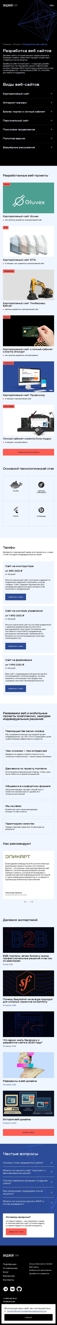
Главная (7, 44)
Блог (5, 1271)
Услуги (17, 44)
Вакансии (9, 1275)
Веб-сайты (34, 1267)
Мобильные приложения (40, 1270)
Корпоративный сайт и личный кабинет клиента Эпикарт (28, 350)
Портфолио (9, 1264)
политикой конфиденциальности (26, 1311)
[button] (28, 93)
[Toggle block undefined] (51, 5)
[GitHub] (19, 1289)
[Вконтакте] (12, 1289)
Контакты (8, 1279)
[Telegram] (5, 1289)
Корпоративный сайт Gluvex (21, 216)
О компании (10, 1268)
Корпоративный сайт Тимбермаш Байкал (24, 304)
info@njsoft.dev (9, 1301)
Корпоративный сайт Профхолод (24, 395)
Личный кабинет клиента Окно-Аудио (27, 438)
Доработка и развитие (39, 1273)
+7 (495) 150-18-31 (10, 1298)
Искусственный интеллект (41, 1264)
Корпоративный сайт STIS (19, 260)
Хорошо (28, 1317)
